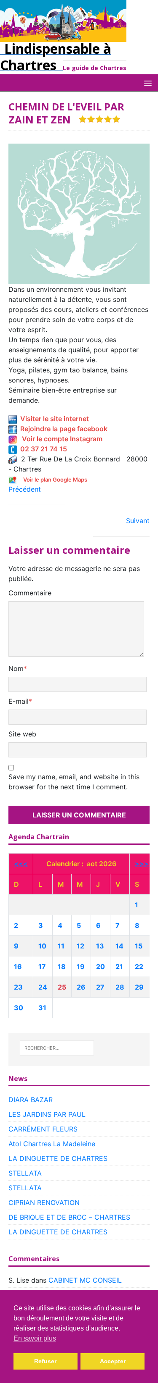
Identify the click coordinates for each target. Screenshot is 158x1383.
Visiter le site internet (53, 418)
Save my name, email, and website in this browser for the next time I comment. (73, 782)
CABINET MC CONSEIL (85, 1280)
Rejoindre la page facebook (62, 428)
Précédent (24, 489)
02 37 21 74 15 (42, 449)
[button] (146, 82)
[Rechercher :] (57, 1048)
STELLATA (25, 1173)
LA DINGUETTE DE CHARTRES (57, 1158)
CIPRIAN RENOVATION (44, 1202)
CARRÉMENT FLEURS (43, 1129)
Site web (22, 734)
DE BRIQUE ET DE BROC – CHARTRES (69, 1217)
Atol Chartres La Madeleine (51, 1143)
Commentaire (29, 593)
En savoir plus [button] (34, 1338)
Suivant (138, 520)
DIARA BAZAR (30, 1099)
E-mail (18, 701)
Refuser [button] (45, 1361)
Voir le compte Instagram (59, 439)
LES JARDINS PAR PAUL (47, 1114)
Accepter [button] (113, 1361)
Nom (16, 668)
